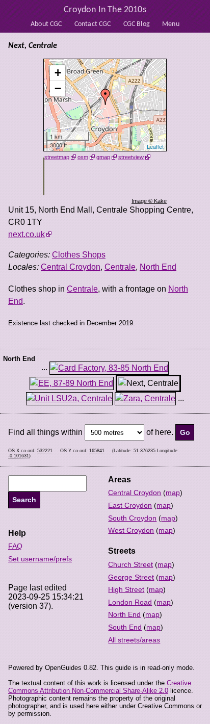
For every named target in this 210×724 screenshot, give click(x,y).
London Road (130, 602)
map (173, 492)
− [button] (58, 88)
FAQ (15, 546)
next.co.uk (26, 234)
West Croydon (131, 530)
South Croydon (132, 518)
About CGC (46, 24)
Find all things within (45, 432)
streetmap (56, 157)
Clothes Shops (79, 254)
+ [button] (58, 72)
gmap (103, 157)
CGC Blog (136, 24)
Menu (170, 24)
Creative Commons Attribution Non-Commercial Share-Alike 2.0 (99, 686)
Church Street (130, 564)
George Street (131, 577)
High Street (126, 589)
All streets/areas (134, 640)
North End (158, 267)
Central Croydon (70, 267)
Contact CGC (92, 24)
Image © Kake (149, 201)
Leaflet (155, 146)
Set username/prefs (40, 559)
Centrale (120, 267)
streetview (131, 157)
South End (125, 627)
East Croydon (130, 505)
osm (82, 157)
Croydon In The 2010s (105, 10)
